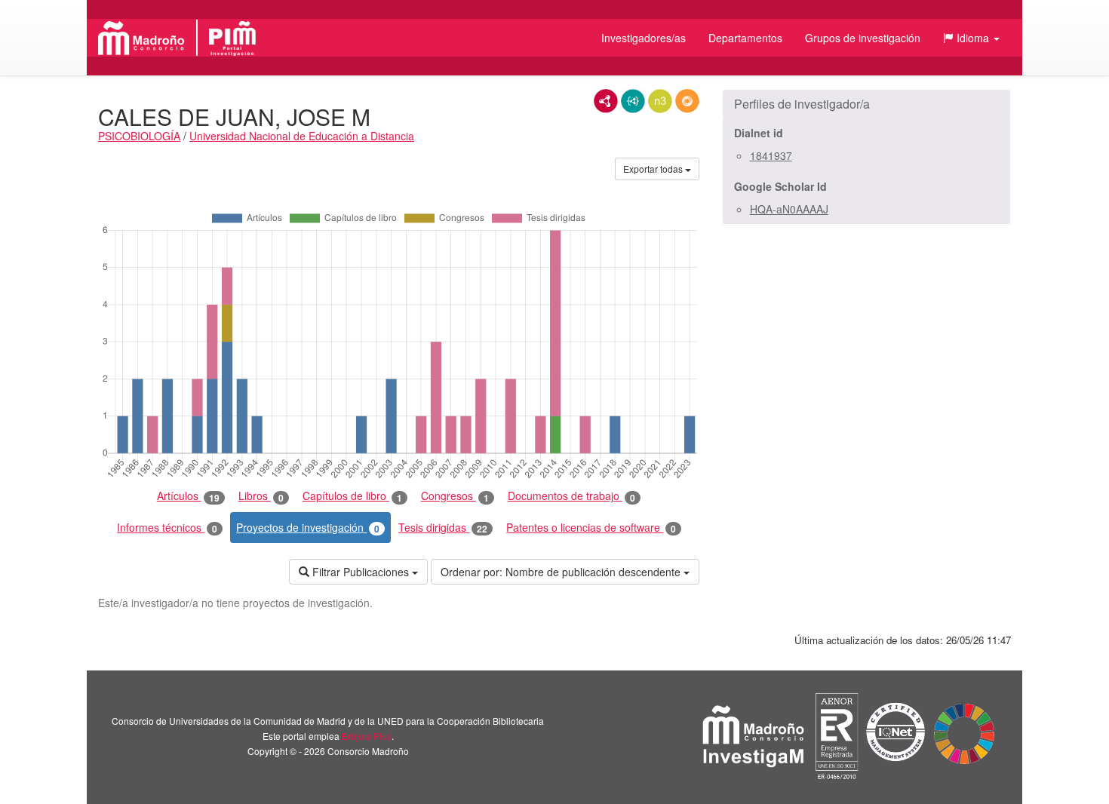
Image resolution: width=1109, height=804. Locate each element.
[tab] (866, 104)
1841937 (771, 155)
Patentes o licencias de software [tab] (591, 527)
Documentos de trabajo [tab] (571, 496)
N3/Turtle (660, 101)
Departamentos (745, 37)
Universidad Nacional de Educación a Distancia (301, 135)
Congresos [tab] (455, 496)
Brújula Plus (367, 735)
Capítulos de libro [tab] (352, 496)
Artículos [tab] (188, 496)
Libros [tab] (261, 496)
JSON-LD (633, 101)
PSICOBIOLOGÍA (139, 135)
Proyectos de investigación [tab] (307, 527)
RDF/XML (606, 101)
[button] (971, 38)
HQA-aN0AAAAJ (789, 208)
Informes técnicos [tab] (167, 527)
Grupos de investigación (862, 37)
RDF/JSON (687, 101)
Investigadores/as (643, 37)
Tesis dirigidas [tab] (442, 527)
